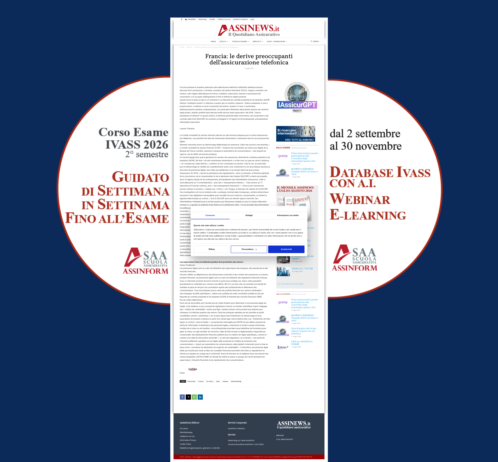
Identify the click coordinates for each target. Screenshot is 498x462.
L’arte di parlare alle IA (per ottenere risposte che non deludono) (303, 331)
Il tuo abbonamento (284, 439)
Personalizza (247, 249)
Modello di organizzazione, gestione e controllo (200, 448)
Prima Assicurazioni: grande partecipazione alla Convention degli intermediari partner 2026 (304, 157)
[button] (314, 41)
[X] (188, 397)
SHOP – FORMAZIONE (276, 41)
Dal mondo (191, 381)
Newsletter (192, 19)
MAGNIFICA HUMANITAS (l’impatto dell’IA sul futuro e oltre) (304, 171)
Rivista (223, 41)
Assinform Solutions (240, 19)
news (218, 381)
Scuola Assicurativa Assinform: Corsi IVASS (246, 444)
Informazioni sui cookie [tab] (288, 215)
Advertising (202, 19)
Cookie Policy (185, 444)
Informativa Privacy (188, 440)
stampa (225, 381)
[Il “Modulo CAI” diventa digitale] (283, 259)
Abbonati (280, 435)
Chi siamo (184, 428)
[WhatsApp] (194, 397)
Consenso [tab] (210, 215)
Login (252, 19)
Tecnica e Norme (239, 41)
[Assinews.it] (249, 29)
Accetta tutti (286, 249)
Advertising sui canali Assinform (241, 440)
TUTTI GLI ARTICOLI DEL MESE (290, 284)
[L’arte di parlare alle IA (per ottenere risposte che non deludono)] (282, 331)
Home (182, 47)
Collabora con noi (224, 19)
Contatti (212, 19)
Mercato (257, 41)
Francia (201, 381)
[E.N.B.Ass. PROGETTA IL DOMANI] (282, 344)
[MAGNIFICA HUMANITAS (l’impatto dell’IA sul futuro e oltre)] (282, 172)
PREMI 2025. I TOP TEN (302, 268)
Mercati (189, 47)
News (213, 41)
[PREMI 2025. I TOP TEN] (283, 271)
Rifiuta (212, 249)
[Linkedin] (186, 19)
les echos (209, 381)
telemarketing (236, 381)
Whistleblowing (186, 432)
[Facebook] (182, 19)
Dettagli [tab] (249, 215)
